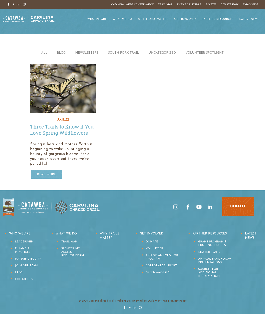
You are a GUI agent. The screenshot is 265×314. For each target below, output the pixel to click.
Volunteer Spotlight (204, 52)
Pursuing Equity (28, 258)
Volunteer (154, 248)
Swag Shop (250, 4)
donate (238, 206)
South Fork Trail (123, 52)
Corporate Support (161, 265)
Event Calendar (189, 4)
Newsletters (86, 52)
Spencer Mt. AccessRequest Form (72, 252)
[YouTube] (14, 4)
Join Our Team (26, 265)
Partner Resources (209, 233)
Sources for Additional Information (209, 273)
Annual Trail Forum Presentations (214, 260)
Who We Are (19, 233)
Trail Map (165, 4)
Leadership (24, 241)
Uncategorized (162, 52)
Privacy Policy (178, 300)
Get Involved (151, 233)
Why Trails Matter (109, 236)
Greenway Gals (158, 272)
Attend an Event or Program (162, 257)
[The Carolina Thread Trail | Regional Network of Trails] (29, 21)
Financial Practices (23, 250)
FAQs (19, 272)
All (44, 52)
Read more (46, 174)
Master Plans (209, 252)
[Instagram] (24, 4)
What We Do (66, 233)
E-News (211, 4)
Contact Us (24, 279)
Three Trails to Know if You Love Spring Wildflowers (62, 129)
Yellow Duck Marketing (153, 300)
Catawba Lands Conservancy (132, 4)
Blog (61, 52)
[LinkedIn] (19, 4)
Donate (152, 241)
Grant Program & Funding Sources (212, 243)
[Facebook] (9, 4)
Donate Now (230, 4)
